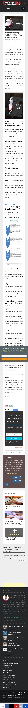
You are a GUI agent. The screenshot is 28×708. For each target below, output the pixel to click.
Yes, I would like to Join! (14, 359)
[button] (14, 348)
